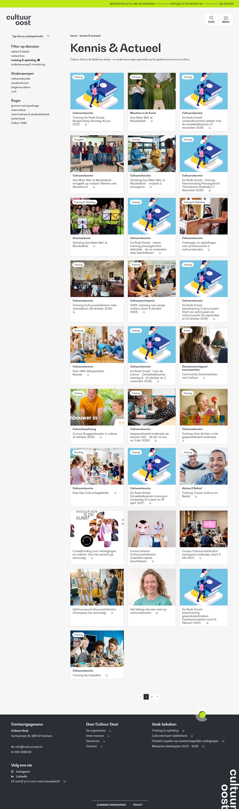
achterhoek (18, 118)
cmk (14, 91)
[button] (211, 19)
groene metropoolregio (25, 105)
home (73, 35)
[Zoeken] (48, 36)
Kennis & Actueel (90, 35)
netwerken (17, 55)
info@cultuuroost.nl (28, 746)
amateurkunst (19, 82)
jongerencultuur (20, 87)
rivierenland (18, 109)
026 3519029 (22, 752)
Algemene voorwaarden (111, 805)
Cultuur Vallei (19, 122)
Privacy (137, 805)
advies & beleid (20, 51)
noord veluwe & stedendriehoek (30, 114)
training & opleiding (23, 60)
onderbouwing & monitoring (28, 64)
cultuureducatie (20, 78)
